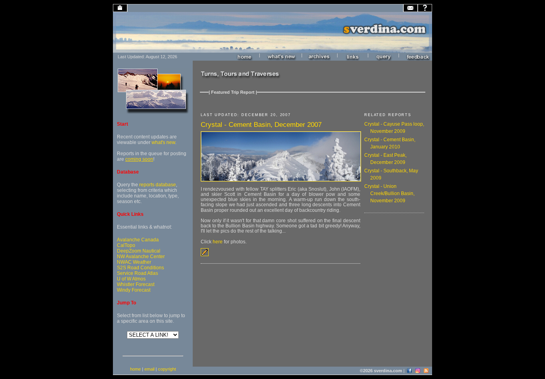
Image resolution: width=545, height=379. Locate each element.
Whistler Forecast (135, 284)
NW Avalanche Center (141, 256)
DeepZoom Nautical (138, 251)
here (218, 242)
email (149, 369)
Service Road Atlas (137, 273)
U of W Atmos (131, 279)
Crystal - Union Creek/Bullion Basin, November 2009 (389, 193)
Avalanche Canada (138, 240)
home (135, 369)
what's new (163, 142)
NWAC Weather (134, 262)
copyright (167, 369)
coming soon (139, 159)
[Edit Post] (205, 254)
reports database (157, 185)
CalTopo (126, 245)
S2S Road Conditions (140, 267)
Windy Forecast (133, 290)
